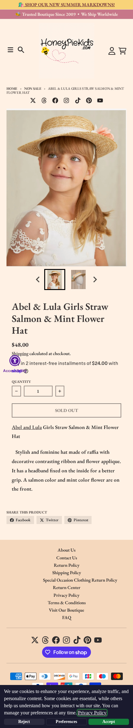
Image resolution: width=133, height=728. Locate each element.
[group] (54, 279)
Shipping (20, 353)
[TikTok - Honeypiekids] (77, 100)
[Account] (112, 51)
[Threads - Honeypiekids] (44, 100)
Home (11, 88)
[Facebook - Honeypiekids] (55, 100)
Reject (24, 721)
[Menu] (10, 50)
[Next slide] (95, 279)
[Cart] (122, 51)
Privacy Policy (92, 712)
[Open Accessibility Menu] (14, 360)
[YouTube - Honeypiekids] (100, 100)
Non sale (32, 88)
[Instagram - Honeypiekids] (66, 100)
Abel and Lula (27, 427)
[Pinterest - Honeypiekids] (88, 100)
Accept (108, 721)
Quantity (21, 381)
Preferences (66, 721)
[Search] (21, 50)
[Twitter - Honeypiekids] (33, 100)
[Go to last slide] (38, 279)
